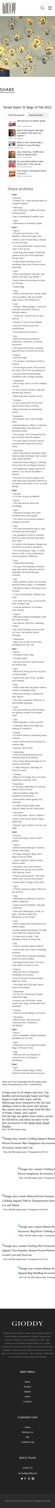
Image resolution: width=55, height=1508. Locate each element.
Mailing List (27, 1432)
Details (27, 1391)
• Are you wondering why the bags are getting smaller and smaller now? (28, 712)
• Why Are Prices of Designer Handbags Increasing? (25, 973)
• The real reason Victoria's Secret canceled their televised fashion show (28, 443)
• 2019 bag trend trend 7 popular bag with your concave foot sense (28, 349)
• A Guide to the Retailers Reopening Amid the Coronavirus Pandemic (29, 545)
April (16, 220)
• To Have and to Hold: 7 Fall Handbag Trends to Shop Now (26, 938)
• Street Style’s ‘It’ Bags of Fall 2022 (28, 882)
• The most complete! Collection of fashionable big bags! (28, 701)
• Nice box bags (19, 357)
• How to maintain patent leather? (28, 946)
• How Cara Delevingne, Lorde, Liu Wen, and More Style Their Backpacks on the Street (28, 914)
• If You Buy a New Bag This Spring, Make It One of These (29, 788)
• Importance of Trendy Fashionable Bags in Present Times (29, 1046)
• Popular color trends (22, 748)
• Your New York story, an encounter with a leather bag (29, 602)
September (19, 380)
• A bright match (20, 658)
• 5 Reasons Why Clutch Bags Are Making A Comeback (27, 727)
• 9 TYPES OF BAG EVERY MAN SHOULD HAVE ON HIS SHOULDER (28, 807)
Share (27, 1396)
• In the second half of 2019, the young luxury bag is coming (27, 404)
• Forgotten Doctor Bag (23, 654)
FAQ (27, 1437)
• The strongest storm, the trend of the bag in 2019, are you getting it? (28, 369)
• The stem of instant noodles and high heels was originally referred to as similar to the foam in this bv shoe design (29, 482)
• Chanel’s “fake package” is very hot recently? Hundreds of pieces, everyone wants (29, 309)
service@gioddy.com (27, 1473)
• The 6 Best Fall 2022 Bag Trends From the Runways (27, 986)
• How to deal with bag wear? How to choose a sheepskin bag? (29, 689)
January (17, 198)
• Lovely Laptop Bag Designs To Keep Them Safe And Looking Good (29, 931)
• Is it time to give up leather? (26, 496)
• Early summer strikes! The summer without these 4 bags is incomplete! (29, 583)
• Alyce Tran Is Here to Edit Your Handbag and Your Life (27, 643)
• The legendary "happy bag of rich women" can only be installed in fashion (28, 471)
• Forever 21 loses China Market (27, 322)
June (16, 304)
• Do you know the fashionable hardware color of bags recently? (27, 375)
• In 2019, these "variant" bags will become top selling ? (28, 391)
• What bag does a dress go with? (28, 722)
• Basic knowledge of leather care (28, 216)
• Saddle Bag (18, 286)
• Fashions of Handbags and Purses (29, 1013)
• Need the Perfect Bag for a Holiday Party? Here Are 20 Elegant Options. (29, 463)
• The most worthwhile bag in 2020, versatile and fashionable (29, 530)
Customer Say (27, 1442)
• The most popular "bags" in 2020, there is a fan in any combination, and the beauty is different (28, 553)
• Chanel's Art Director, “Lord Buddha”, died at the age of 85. (27, 234)
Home (27, 1427)
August (17, 355)
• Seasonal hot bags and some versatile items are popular (26, 514)
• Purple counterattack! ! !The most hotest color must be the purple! (28, 877)
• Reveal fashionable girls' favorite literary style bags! (28, 849)
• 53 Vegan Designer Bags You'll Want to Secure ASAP (27, 855)
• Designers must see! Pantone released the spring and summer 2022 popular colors (27, 869)
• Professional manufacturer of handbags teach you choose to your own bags (29, 264)
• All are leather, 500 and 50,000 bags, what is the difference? (27, 298)
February (18, 207)
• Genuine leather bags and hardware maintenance (25, 794)
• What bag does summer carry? (27, 396)
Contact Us (27, 1467)
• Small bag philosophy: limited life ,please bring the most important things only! (28, 255)
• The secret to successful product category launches (28, 520)
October (17, 400)
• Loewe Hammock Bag (22, 563)
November (18, 416)
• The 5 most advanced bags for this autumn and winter (29, 762)
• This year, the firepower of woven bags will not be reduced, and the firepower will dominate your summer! (28, 570)
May (15, 290)
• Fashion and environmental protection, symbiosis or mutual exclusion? (27, 341)
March (17, 230)
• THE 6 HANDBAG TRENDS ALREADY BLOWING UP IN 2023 (29, 1037)
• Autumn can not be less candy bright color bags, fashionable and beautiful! (28, 1003)
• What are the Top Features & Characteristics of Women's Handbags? (26, 1022)
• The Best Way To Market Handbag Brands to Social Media (28, 957)
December (18, 450)
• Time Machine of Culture (24, 332)
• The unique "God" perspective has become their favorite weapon (29, 436)
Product (27, 1386)
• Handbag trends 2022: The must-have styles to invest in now (28, 963)
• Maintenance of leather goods (27, 223)
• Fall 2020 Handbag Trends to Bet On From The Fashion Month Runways (28, 632)
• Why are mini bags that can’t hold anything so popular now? (28, 778)
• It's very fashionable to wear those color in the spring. (29, 247)
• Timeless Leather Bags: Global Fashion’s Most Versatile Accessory (28, 1071)
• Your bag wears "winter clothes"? (28, 815)
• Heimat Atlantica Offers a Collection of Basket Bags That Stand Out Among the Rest (29, 428)
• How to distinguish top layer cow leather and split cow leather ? (28, 275)
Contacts (27, 1401)
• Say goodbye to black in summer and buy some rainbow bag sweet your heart (28, 538)
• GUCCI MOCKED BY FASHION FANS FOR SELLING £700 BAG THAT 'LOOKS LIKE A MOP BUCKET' (29, 456)
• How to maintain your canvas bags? (29, 293)
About (27, 1381)
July (15, 336)
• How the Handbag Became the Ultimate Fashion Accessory (27, 756)
